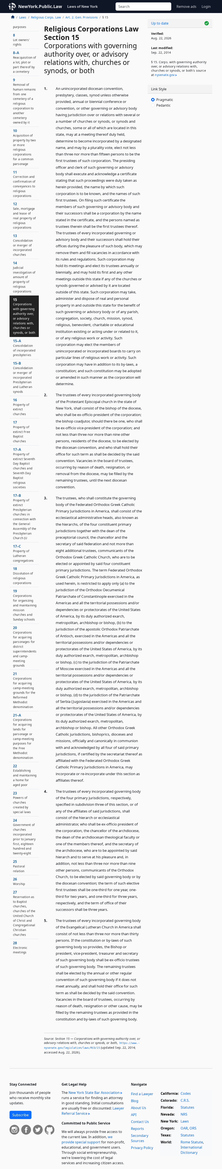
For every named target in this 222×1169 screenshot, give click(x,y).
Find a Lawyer (142, 1093)
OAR (184, 1128)
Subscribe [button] (20, 1115)
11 (24, 184)
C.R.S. (185, 1100)
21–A (23, 736)
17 (21, 431)
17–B (24, 516)
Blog (134, 1100)
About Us (138, 1107)
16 (21, 407)
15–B (23, 377)
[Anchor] (76, 383)
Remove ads (186, 6)
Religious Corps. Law (46, 17)
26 (19, 881)
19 (24, 605)
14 (24, 277)
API (133, 1114)
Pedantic (163, 105)
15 (24, 316)
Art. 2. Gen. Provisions (81, 17)
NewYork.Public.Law (40, 6)
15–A (24, 347)
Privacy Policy (142, 1147)
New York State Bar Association (94, 1092)
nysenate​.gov (165, 75)
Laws (22, 17)
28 (20, 947)
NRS (184, 1114)
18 (23, 575)
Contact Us (140, 1121)
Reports (137, 1128)
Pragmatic (164, 99)
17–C (23, 553)
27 (24, 913)
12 (24, 215)
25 (19, 866)
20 (24, 646)
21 (24, 690)
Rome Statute (192, 1142)
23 (22, 802)
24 (24, 836)
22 (24, 775)
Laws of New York (82, 6)
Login (206, 6)
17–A (24, 468)
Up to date (159, 23)
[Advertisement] (179, 145)
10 (24, 147)
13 (23, 245)
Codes (186, 1093)
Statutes (187, 1107)
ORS (192, 1128)
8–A (24, 62)
